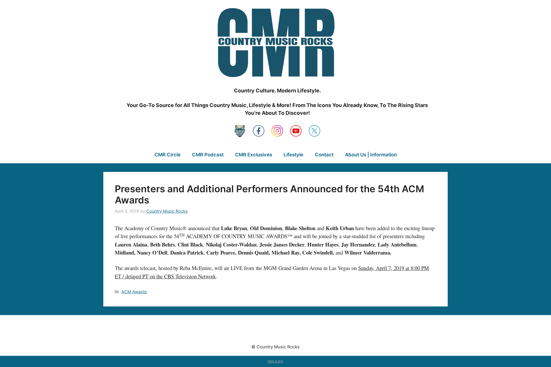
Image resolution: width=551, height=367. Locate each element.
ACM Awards (134, 291)
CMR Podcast (208, 155)
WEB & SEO (275, 361)
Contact (324, 155)
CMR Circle (167, 155)
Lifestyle (293, 155)
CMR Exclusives (253, 155)
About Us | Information (371, 155)
